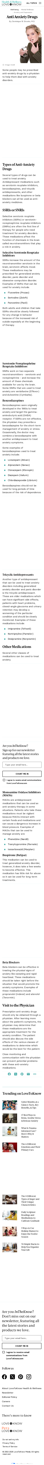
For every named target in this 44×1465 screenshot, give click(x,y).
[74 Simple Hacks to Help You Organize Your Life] (9, 1247)
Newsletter (7, 1392)
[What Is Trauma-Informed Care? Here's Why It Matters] (9, 1131)
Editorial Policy (9, 1397)
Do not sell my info (10, 1439)
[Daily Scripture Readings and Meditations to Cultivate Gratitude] (9, 1215)
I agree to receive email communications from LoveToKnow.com (24, 781)
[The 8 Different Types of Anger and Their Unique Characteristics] (9, 1199)
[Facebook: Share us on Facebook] (9, 1074)
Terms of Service (9, 1446)
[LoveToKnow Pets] (21, 1429)
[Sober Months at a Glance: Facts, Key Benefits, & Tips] (9, 1105)
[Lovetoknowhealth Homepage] (12, 3)
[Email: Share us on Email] (28, 1074)
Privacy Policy (8, 1443)
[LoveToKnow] (21, 1422)
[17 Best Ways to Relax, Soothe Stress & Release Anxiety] (9, 1118)
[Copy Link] (35, 1074)
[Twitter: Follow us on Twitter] (13, 1377)
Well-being (14, 9)
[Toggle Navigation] (40, 3)
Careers (6, 1401)
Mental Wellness (27, 9)
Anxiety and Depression (23, 12)
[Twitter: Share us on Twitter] (15, 1074)
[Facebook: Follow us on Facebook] (5, 1377)
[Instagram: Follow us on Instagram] (29, 1377)
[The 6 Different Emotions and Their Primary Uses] (9, 1147)
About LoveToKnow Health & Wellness (21, 1388)
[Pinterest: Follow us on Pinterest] (21, 1377)
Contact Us (8, 1405)
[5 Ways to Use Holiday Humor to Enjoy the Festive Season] (9, 1231)
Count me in (22, 774)
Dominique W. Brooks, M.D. (23, 21)
